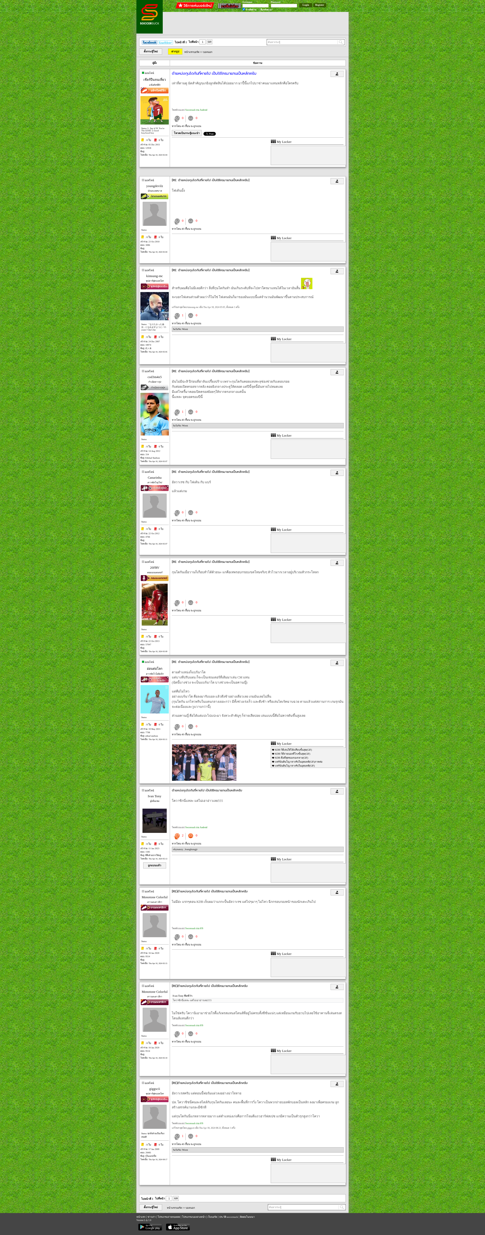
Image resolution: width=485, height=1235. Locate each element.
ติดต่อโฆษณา (247, 1216)
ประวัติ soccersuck (228, 1216)
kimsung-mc (154, 276)
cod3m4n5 (155, 377)
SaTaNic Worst (180, 329)
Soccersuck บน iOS (194, 928)
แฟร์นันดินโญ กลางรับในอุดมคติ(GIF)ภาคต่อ (298, 761)
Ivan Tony (154, 796)
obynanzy (178, 849)
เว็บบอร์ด (212, 1216)
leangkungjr (191, 849)
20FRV (154, 567)
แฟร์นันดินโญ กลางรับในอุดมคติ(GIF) (295, 765)
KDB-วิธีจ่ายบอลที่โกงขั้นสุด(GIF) (292, 753)
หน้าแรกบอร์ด (191, 52)
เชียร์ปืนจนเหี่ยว (154, 79)
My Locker (284, 142)
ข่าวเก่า (152, 1216)
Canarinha (155, 477)
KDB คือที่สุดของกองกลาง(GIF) (291, 757)
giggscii (154, 1089)
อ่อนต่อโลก (154, 668)
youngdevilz (154, 186)
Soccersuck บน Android (196, 110)
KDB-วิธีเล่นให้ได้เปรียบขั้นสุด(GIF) (293, 749)
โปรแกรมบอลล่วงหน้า (194, 1216)
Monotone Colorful (155, 897)
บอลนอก (207, 52)
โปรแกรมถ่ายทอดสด (169, 1216)
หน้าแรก (141, 1216)
